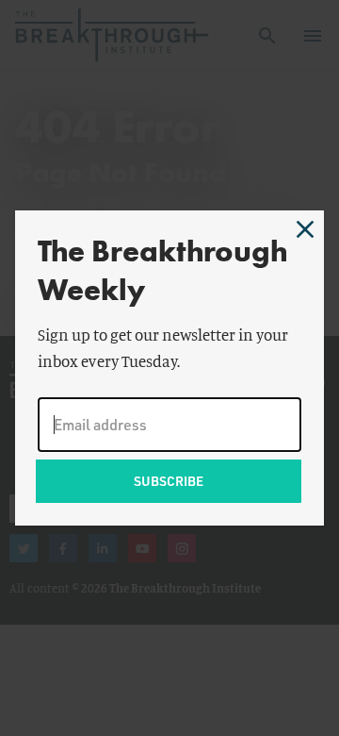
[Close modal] (305, 229)
